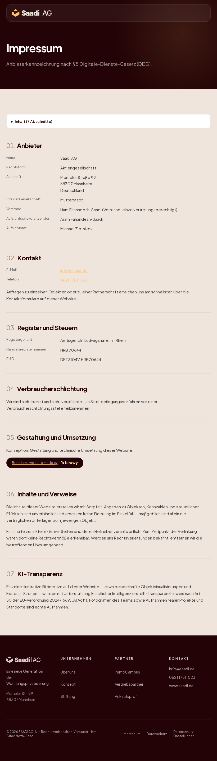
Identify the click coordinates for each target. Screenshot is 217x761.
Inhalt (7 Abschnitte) (33, 121)
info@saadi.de (74, 270)
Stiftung (68, 696)
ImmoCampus (127, 672)
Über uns (68, 672)
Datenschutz (157, 734)
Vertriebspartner (129, 684)
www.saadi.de (181, 685)
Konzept (68, 684)
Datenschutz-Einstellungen (184, 734)
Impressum (131, 734)
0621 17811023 (73, 279)
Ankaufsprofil (126, 696)
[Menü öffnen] (201, 13)
